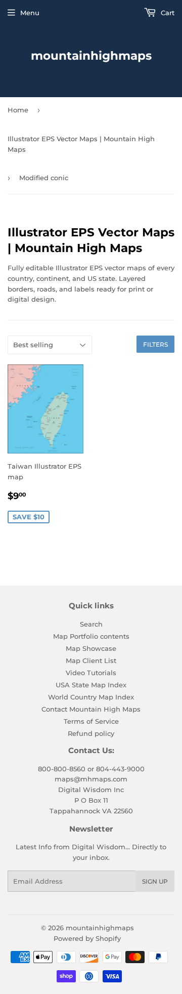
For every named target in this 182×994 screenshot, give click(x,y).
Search (91, 624)
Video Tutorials (91, 673)
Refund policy (91, 733)
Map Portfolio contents (91, 636)
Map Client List (91, 660)
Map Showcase (91, 648)
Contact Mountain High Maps (91, 709)
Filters (155, 344)
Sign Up (155, 881)
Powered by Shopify (87, 938)
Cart (166, 13)
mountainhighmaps (91, 56)
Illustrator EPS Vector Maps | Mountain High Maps (81, 144)
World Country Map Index (91, 697)
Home (18, 110)
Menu (29, 13)
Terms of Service (91, 721)
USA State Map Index (91, 685)
